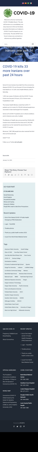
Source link (6, 155)
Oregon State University (11, 286)
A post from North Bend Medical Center (16, 237)
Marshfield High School (11, 273)
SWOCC (19, 301)
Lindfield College (29, 267)
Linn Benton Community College (13, 270)
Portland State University (11, 292)
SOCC (21, 292)
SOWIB (22, 298)
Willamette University (24, 310)
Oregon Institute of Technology (13, 282)
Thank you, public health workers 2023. (16, 232)
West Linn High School (11, 310)
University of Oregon (26, 307)
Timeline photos (9, 228)
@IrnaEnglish (18, 142)
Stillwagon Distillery (10, 301)
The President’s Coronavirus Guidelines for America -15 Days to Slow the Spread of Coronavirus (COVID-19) (10, 379)
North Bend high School (26, 276)
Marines (26, 270)
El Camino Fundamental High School (14, 264)
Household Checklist (9, 199)
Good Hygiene (8, 197)
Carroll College (24, 249)
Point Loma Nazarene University (13, 289)
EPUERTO (22, 423)
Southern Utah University (11, 298)
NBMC (16, 276)
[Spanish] (26, 3)
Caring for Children (9, 204)
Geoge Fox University (10, 267)
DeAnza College (16, 258)
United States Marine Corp (11, 307)
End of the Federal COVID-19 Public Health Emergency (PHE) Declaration (27, 337)
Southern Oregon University (12, 295)
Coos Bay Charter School (20, 252)
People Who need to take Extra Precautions (16, 206)
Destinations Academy (11, 261)
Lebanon (20, 267)
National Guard (8, 276)
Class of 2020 (8, 252)
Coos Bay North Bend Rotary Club (13, 255)
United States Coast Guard (11, 304)
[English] (23, 3)
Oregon (25, 279)
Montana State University (25, 273)
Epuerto (28, 264)
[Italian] (31, 3)
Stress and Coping (9, 202)
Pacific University (23, 286)
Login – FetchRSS (10, 224)
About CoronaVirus (8, 339)
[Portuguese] (28, 3)
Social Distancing (8, 195)
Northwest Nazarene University (13, 279)
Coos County (27, 255)
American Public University (12, 249)
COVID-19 (7, 258)
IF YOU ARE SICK (8, 191)
